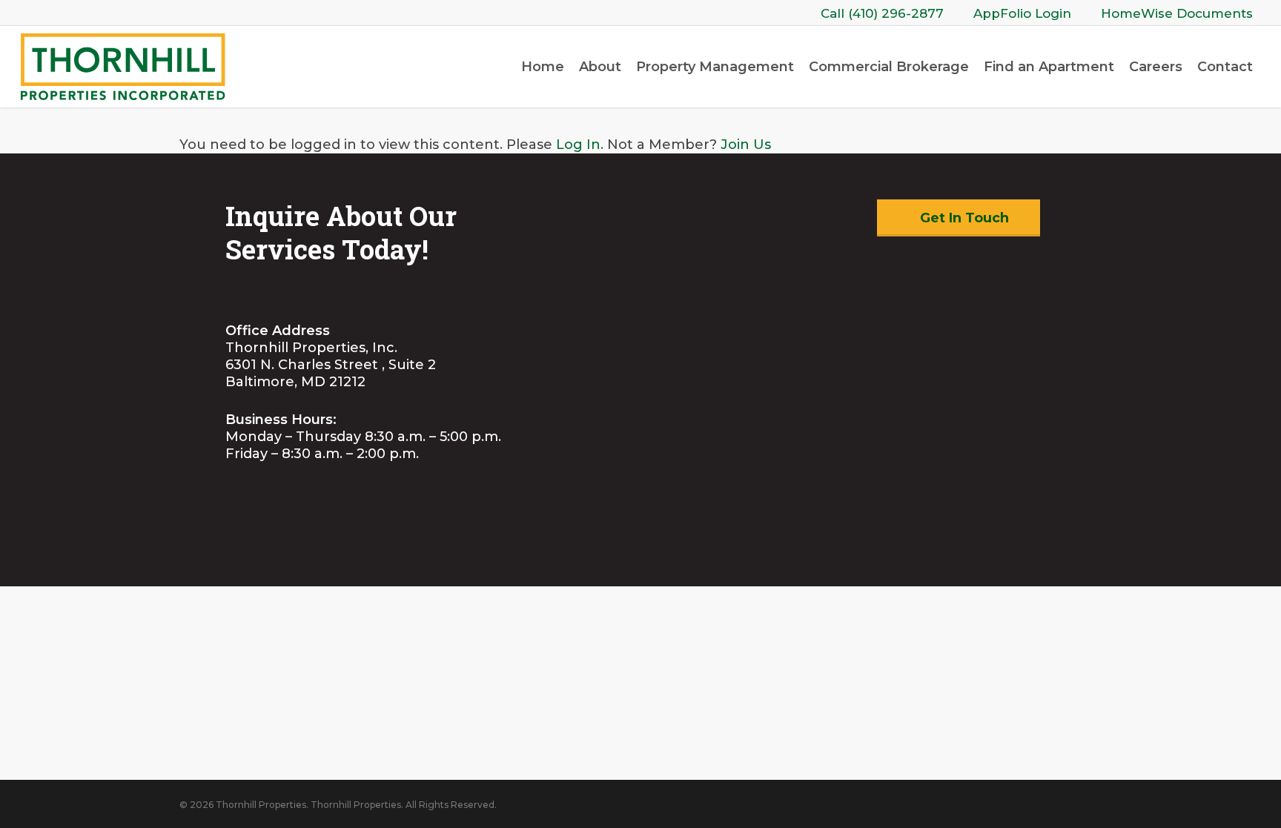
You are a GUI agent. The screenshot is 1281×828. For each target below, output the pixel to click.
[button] (958, 217)
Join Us (746, 144)
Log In (578, 144)
